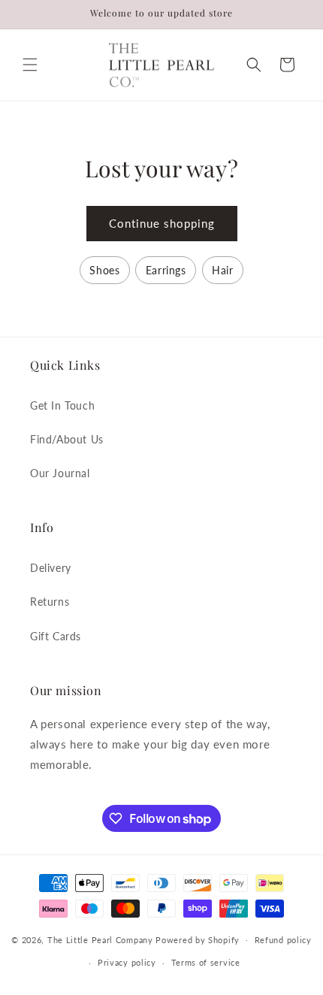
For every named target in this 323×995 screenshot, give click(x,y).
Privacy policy (127, 962)
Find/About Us (67, 439)
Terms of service (205, 962)
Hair (222, 270)
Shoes (104, 270)
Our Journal (60, 473)
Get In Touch (62, 405)
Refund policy (283, 940)
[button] (30, 64)
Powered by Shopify (197, 939)
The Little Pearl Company (100, 939)
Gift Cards (55, 636)
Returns (49, 601)
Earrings (166, 270)
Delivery (50, 567)
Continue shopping (162, 223)
